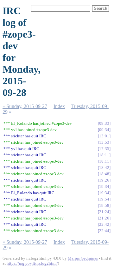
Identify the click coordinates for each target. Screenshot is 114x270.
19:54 (104, 199)
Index (59, 106)
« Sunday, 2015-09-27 (25, 106)
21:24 (104, 211)
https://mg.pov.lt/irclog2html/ (32, 263)
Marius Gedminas (83, 258)
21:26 (104, 218)
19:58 (104, 205)
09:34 (104, 129)
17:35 (104, 148)
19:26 (104, 180)
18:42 (104, 167)
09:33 (104, 123)
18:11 (104, 155)
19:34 (104, 186)
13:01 (104, 136)
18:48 (104, 173)
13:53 (104, 142)
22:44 (104, 230)
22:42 (104, 224)
